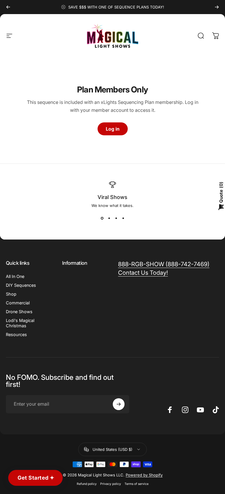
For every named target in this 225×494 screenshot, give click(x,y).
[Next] (216, 7)
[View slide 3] (116, 218)
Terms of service (137, 484)
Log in (113, 129)
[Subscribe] (119, 404)
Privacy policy (110, 484)
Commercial (18, 302)
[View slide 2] (108, 218)
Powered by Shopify (144, 475)
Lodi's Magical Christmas (20, 323)
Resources (16, 334)
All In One (15, 276)
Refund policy (87, 484)
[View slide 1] (101, 218)
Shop (11, 293)
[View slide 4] (123, 218)
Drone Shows (19, 311)
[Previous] (8, 7)
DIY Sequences (21, 285)
